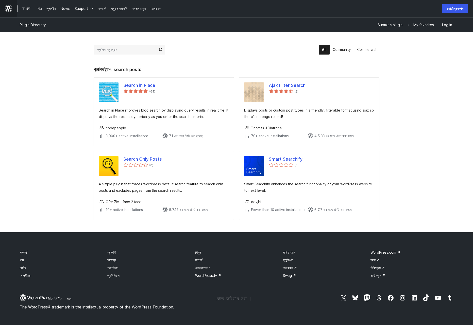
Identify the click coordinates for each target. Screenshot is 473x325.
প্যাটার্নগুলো (113, 275)
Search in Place (139, 85)
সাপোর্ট (199, 260)
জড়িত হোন (289, 252)
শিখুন (198, 252)
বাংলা (69, 299)
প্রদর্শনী (111, 252)
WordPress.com (385, 252)
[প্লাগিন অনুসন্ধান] (160, 50)
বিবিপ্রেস (378, 268)
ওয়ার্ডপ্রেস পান (455, 8)
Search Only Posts (142, 159)
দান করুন (290, 268)
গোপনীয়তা (25, 275)
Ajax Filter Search (287, 85)
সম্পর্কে (23, 252)
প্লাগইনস (112, 268)
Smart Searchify (286, 159)
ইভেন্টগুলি (288, 260)
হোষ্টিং (23, 268)
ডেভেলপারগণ (202, 268)
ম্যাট (375, 260)
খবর (22, 260)
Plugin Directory (33, 25)
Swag (289, 275)
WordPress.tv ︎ (208, 275)
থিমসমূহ (111, 260)
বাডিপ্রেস (378, 275)
